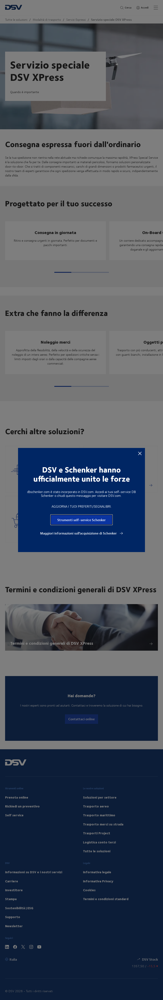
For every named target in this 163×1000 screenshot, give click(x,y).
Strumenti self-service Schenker (81, 519)
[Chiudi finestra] (140, 453)
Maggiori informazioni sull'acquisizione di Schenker (79, 533)
